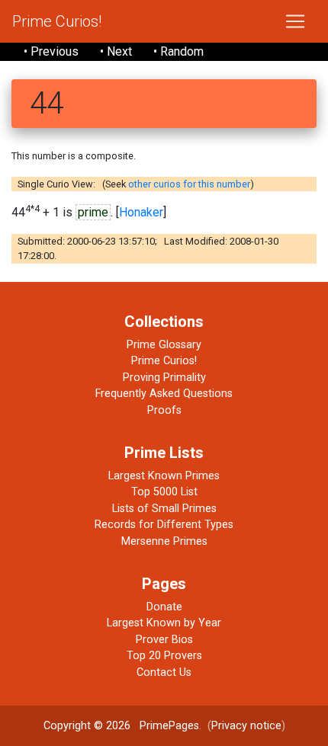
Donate (164, 606)
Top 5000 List (164, 491)
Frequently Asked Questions (164, 393)
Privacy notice (246, 725)
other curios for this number (189, 184)
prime (93, 212)
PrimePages (169, 725)
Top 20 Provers (164, 655)
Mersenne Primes (164, 541)
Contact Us (164, 672)
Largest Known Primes (164, 475)
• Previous (51, 51)
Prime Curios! (56, 21)
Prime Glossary (164, 344)
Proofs (164, 410)
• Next (116, 51)
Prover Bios (164, 639)
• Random (178, 51)
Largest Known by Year (164, 622)
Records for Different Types (164, 524)
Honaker (141, 212)
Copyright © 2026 (86, 725)
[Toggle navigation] (295, 21)
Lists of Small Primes (164, 508)
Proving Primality (164, 377)
